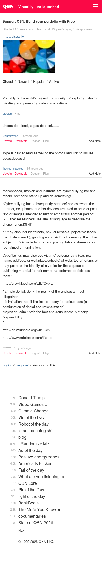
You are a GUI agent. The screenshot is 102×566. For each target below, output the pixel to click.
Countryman (10, 136)
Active (54, 81)
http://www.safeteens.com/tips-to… (29, 337)
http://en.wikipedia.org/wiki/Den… (28, 329)
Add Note (95, 141)
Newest (23, 81)
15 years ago (29, 136)
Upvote (7, 140)
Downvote (21, 140)
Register (22, 365)
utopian (7, 113)
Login (7, 365)
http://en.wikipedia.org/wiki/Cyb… (28, 283)
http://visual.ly (13, 36)
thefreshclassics (13, 168)
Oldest (8, 81)
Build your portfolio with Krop (50, 21)
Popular (39, 81)
